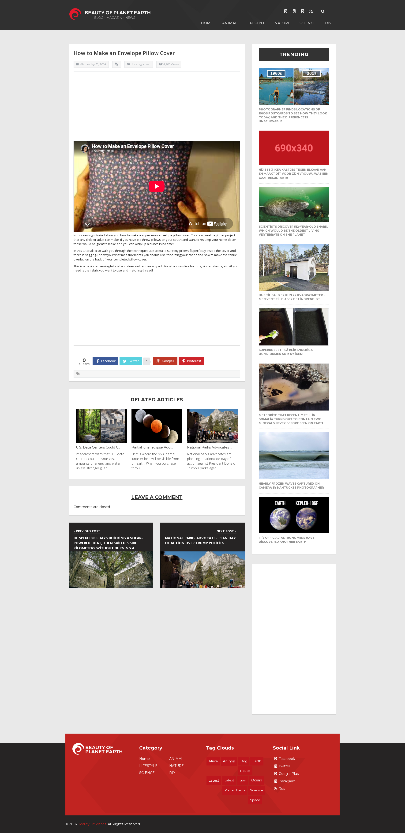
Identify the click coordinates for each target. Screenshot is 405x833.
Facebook (287, 759)
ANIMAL (229, 23)
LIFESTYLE (256, 23)
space (255, 800)
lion (242, 780)
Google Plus (289, 774)
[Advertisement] (157, 108)
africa (213, 761)
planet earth (234, 790)
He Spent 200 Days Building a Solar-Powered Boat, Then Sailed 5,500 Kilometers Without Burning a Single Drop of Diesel (108, 543)
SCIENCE (308, 23)
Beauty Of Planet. (92, 824)
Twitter (284, 766)
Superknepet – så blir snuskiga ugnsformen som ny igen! (286, 352)
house (245, 771)
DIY (328, 23)
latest (214, 780)
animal (229, 761)
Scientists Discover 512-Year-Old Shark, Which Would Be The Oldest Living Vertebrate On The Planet (293, 230)
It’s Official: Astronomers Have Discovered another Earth (286, 539)
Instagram (287, 781)
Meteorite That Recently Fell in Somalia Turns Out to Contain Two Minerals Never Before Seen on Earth (291, 419)
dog (243, 761)
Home (207, 23)
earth (256, 761)
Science (256, 790)
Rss (282, 789)
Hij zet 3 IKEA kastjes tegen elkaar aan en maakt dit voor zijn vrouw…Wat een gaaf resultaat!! (293, 173)
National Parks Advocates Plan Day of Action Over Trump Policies (200, 540)
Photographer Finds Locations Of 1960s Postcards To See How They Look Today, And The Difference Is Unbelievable (293, 115)
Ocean (256, 780)
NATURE (282, 23)
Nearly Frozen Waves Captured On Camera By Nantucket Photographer (291, 485)
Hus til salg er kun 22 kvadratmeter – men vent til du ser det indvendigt (292, 297)
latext (229, 780)
